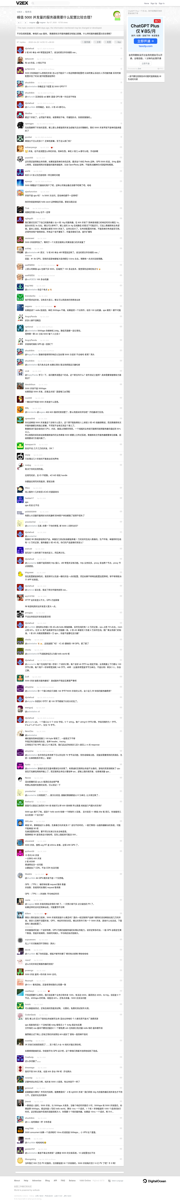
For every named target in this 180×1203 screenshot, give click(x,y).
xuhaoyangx (31, 147)
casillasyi (29, 991)
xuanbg (28, 1040)
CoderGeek (30, 1014)
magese (32, 22)
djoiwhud (29, 48)
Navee (28, 777)
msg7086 (29, 1128)
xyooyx (28, 181)
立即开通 (145, 63)
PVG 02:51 (49, 1196)
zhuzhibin (29, 82)
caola (27, 900)
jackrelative (32, 86)
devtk (27, 949)
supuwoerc (30, 939)
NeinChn (29, 731)
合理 (98, 42)
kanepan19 (30, 444)
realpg (28, 465)
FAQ (63, 1180)
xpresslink (30, 418)
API (55, 1180)
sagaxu (28, 306)
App (119, 42)
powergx (29, 970)
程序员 (28, 11)
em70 (27, 171)
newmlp (28, 1077)
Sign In (162, 3)
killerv (28, 913)
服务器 (87, 42)
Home (146, 3)
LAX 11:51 (58, 1196)
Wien (27, 487)
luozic (28, 1004)
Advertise (36, 1180)
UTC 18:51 (39, 1196)
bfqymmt (29, 572)
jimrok (28, 1101)
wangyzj (29, 707)
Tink (27, 208)
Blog (47, 1180)
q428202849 (30, 511)
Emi (139, 68)
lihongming (30, 1159)
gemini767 (30, 1148)
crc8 (27, 371)
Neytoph (29, 980)
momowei (29, 238)
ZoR (27, 676)
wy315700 (29, 596)
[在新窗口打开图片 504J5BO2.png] (26, 151)
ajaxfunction (31, 191)
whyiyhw (29, 686)
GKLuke (29, 821)
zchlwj (28, 248)
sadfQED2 (30, 265)
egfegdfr (29, 218)
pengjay (29, 612)
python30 (29, 851)
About (17, 1180)
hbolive (28, 113)
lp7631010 (30, 69)
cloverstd (29, 841)
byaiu (27, 764)
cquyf (28, 960)
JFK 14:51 (67, 1196)
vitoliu (28, 639)
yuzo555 (29, 157)
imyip (27, 454)
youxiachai (30, 521)
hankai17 (29, 498)
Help (26, 1180)
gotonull (29, 1088)
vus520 (28, 397)
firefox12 (29, 801)
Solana (72, 1180)
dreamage (29, 1067)
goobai (28, 137)
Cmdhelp (29, 1057)
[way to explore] (22, 3)
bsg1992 (29, 285)
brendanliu (30, 295)
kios (29, 1121)
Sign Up (154, 3)
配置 (108, 42)
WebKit (28, 874)
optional (29, 326)
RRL (27, 408)
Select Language (117, 1180)
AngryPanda (31, 316)
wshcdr (28, 548)
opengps (29, 123)
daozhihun (30, 384)
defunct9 (29, 58)
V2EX (19, 11)
